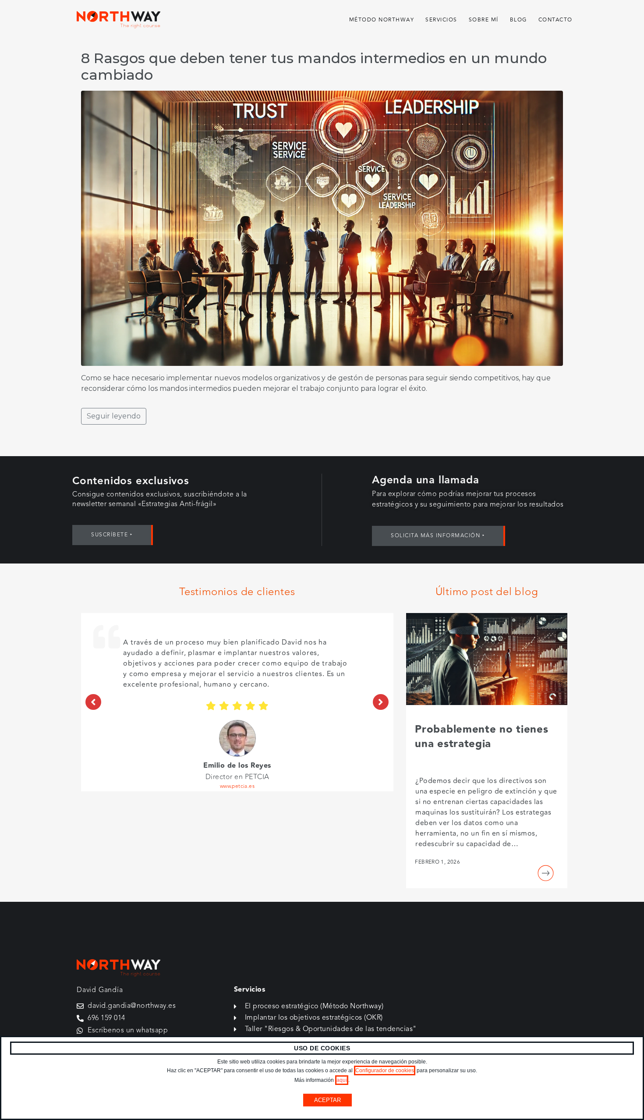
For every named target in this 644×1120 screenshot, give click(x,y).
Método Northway (381, 20)
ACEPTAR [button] (327, 1100)
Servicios (441, 20)
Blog (518, 20)
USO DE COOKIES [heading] (322, 1048)
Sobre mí (484, 20)
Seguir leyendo (114, 416)
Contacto (555, 20)
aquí (341, 1080)
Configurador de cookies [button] (384, 1070)
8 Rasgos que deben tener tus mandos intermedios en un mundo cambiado (314, 66)
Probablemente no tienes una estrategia (481, 736)
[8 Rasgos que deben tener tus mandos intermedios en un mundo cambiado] (322, 227)
